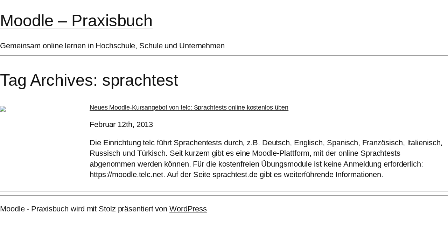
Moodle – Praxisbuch (76, 20)
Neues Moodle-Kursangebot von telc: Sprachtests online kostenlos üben (189, 107)
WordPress (188, 208)
